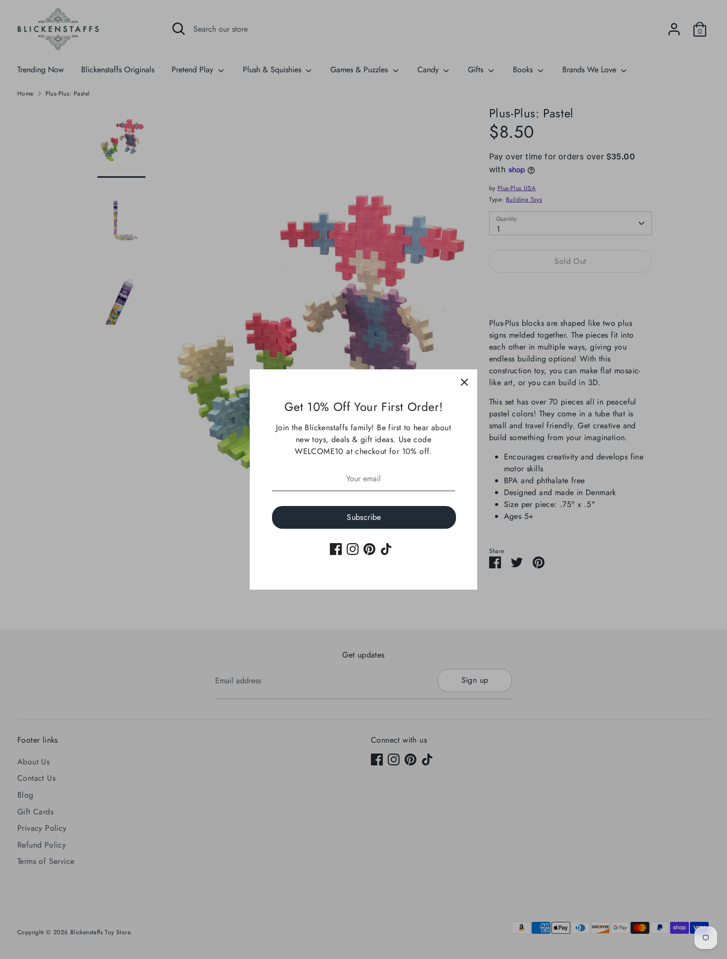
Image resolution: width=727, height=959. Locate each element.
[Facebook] (336, 549)
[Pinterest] (369, 549)
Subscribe (364, 517)
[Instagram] (353, 549)
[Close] (464, 382)
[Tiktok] (386, 549)
